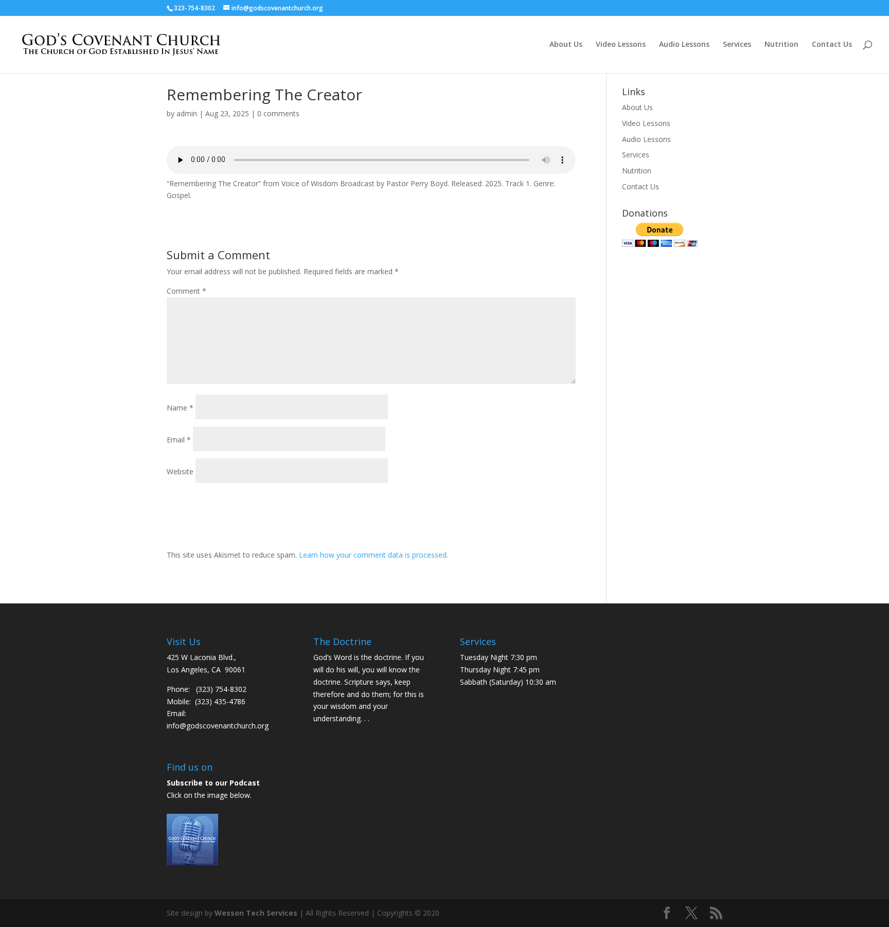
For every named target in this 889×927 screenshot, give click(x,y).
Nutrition (781, 45)
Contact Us (832, 45)
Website (180, 471)
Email (179, 439)
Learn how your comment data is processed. (373, 555)
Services (737, 45)
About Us (565, 45)
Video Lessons (621, 45)
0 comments (278, 113)
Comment (186, 291)
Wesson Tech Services (256, 913)
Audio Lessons (684, 45)
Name (180, 408)
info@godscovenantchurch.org (218, 725)
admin (186, 113)
